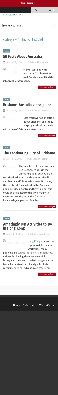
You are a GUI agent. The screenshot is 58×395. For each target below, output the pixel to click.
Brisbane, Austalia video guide (27, 104)
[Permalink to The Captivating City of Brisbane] (9, 167)
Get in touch (29, 305)
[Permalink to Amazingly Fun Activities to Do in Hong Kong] (14, 243)
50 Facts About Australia (22, 56)
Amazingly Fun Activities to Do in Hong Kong (27, 226)
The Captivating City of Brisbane (29, 153)
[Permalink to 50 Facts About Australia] (11, 71)
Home (16, 305)
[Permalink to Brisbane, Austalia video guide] (12, 119)
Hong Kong (34, 241)
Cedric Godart (27, 2)
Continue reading (46, 87)
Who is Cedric (46, 305)
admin (45, 62)
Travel (20, 15)
